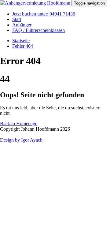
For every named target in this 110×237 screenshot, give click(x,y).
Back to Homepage (18, 123)
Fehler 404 (22, 46)
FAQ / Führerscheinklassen (38, 30)
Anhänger (21, 24)
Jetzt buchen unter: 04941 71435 (43, 13)
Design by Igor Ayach (21, 140)
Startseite (21, 40)
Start (16, 19)
